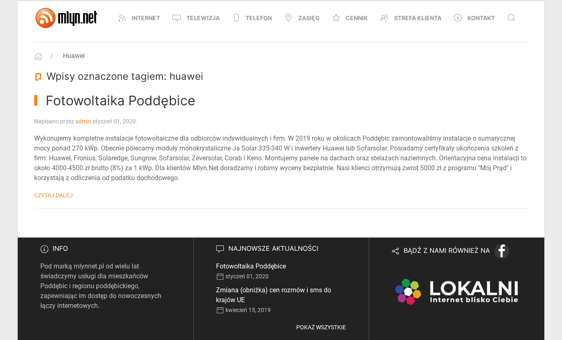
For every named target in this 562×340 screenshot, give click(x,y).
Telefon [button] (259, 17)
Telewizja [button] (203, 17)
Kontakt (481, 17)
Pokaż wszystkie (321, 327)
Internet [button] (146, 17)
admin (83, 121)
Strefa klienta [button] (417, 17)
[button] (511, 17)
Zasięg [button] (309, 17)
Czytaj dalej (53, 195)
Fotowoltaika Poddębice (251, 266)
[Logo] (67, 17)
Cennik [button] (357, 17)
